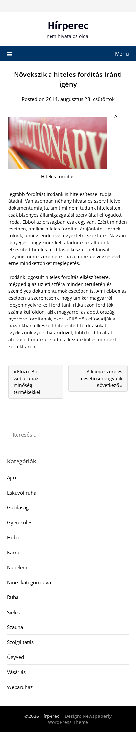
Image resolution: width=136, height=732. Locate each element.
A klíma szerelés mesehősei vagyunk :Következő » (100, 378)
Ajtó (11, 477)
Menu (122, 53)
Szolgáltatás (20, 642)
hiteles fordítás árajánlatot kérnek (82, 229)
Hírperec (68, 25)
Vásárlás (16, 672)
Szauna (15, 627)
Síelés (13, 612)
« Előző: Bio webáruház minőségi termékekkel (27, 381)
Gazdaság (18, 507)
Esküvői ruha (21, 492)
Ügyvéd (15, 657)
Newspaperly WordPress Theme (80, 719)
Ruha (12, 597)
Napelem (17, 567)
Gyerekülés (19, 522)
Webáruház (20, 687)
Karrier (14, 552)
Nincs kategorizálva (29, 582)
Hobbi (14, 537)
